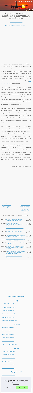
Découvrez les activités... (8, 341)
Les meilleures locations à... (8, 337)
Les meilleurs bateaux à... (8, 368)
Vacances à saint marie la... (8, 375)
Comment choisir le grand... (8, 354)
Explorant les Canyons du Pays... (10, 320)
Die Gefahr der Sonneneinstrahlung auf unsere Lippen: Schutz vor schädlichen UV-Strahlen (15, 247)
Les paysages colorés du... (8, 310)
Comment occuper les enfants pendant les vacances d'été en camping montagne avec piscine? (25, 208)
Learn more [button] (16, 384)
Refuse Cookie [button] (10, 387)
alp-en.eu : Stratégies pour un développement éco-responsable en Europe (14, 224)
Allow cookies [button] (22, 387)
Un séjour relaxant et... (7, 361)
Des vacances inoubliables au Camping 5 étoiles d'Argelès (15, 243)
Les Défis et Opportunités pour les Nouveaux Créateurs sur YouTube (14, 220)
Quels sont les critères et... (8, 317)
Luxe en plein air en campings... (9, 344)
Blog (16, 23)
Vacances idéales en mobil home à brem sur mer (15, 232)
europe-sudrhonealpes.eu (16, 22)
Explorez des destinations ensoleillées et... (15, 25)
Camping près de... (6, 331)
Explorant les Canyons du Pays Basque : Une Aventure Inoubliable (15, 240)
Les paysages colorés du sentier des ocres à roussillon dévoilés (14, 228)
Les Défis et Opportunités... (8, 303)
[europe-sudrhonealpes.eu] (16, 5)
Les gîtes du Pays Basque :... (9, 351)
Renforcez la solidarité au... (8, 358)
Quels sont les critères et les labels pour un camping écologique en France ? (15, 236)
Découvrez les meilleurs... (8, 334)
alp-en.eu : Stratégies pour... (9, 307)
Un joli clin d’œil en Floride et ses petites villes (6, 206)
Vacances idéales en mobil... (9, 313)
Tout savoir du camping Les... (9, 364)
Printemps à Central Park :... (9, 327)
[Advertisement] (16, 43)
